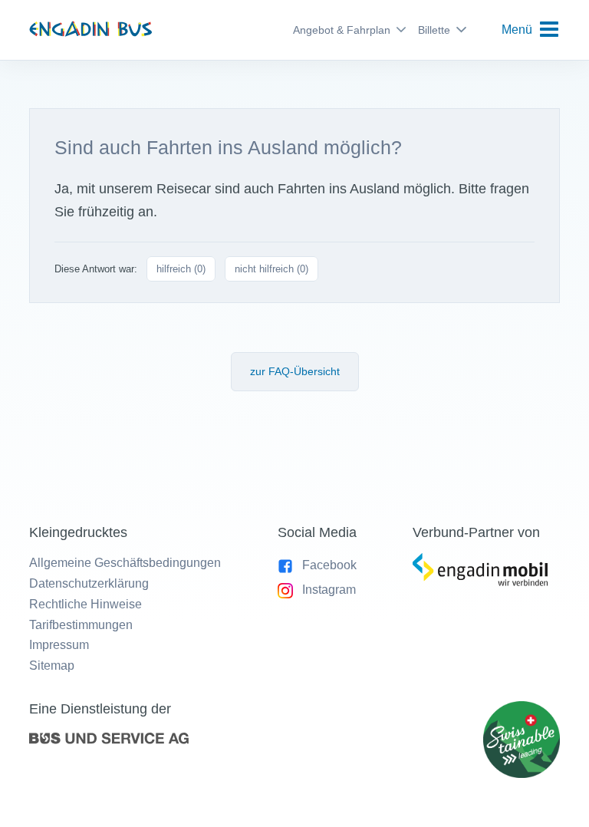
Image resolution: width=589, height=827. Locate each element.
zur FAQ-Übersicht (295, 371)
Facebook (329, 565)
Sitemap (51, 665)
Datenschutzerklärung (89, 583)
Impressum (59, 644)
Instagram (329, 589)
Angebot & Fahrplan (341, 30)
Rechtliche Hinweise (85, 604)
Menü (517, 29)
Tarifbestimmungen (81, 624)
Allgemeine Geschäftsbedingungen (125, 562)
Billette (434, 30)
